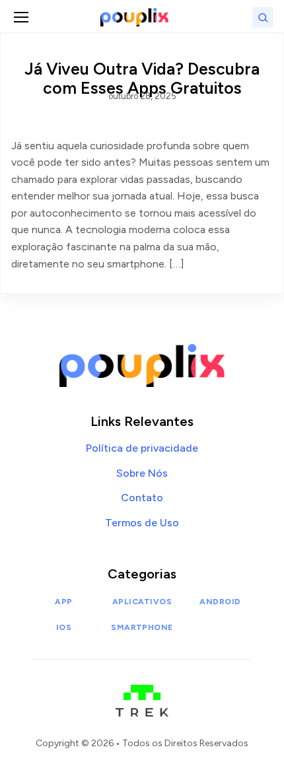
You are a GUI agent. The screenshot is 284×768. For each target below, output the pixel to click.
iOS (63, 627)
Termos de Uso (142, 522)
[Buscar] (262, 17)
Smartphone (142, 627)
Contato (142, 497)
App (63, 601)
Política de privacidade (142, 448)
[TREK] (142, 694)
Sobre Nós (142, 473)
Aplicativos (142, 601)
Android (219, 601)
